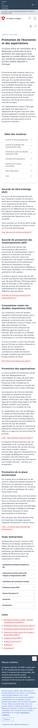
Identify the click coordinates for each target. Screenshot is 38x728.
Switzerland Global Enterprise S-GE (18, 629)
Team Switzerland (11, 171)
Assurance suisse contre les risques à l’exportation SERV (19, 633)
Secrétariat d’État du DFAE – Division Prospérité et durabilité (18, 621)
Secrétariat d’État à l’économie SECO (18, 625)
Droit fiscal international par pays (15, 361)
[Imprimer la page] (30, 26)
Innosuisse (8, 648)
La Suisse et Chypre (14, 18)
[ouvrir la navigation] (35, 18)
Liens (7, 176)
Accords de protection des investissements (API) (14, 146)
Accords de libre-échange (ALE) (16, 140)
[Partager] (35, 26)
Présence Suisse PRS (12, 638)
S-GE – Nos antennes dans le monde (16, 438)
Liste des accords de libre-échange (16, 232)
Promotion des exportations (15, 159)
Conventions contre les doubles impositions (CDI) (16, 153)
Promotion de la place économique (13, 165)
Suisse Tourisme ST (11, 641)
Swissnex (7, 645)
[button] (34, 658)
